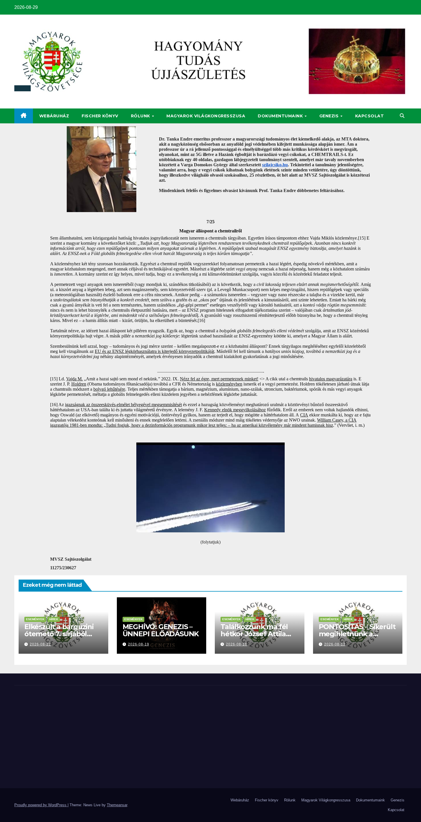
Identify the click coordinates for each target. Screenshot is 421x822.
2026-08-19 (138, 644)
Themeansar (117, 805)
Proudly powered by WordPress (41, 805)
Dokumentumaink (281, 115)
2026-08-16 (236, 644)
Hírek (53, 619)
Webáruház (54, 115)
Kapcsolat (369, 115)
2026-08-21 (40, 644)
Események (35, 619)
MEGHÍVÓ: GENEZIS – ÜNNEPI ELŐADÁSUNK (161, 630)
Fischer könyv (100, 115)
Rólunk (141, 115)
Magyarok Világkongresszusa (205, 115)
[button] (402, 115)
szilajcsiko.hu (275, 164)
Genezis (329, 115)
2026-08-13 (334, 644)
